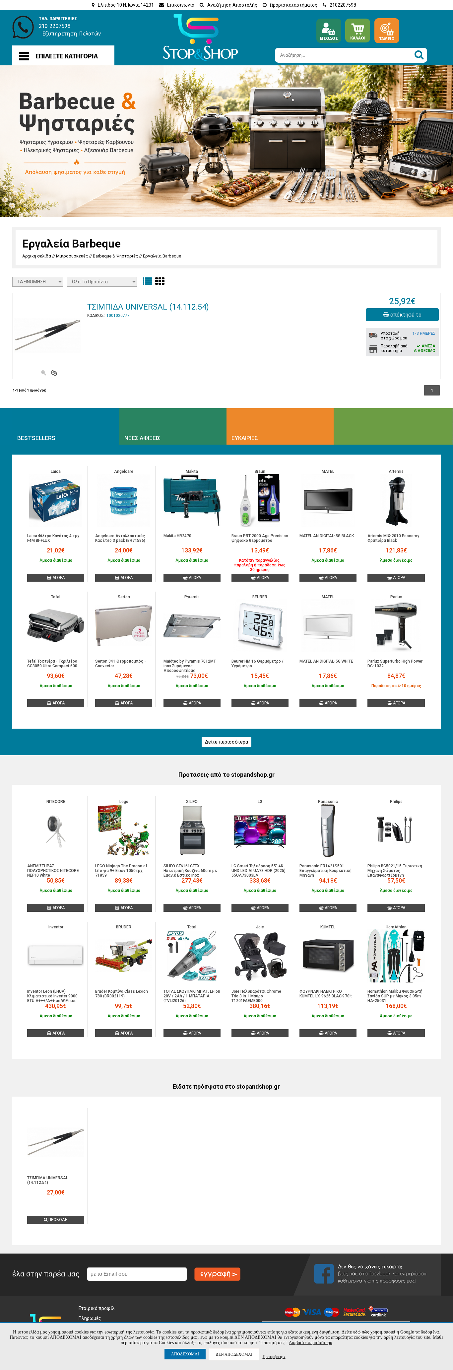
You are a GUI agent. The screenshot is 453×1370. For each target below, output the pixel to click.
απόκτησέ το (405, 315)
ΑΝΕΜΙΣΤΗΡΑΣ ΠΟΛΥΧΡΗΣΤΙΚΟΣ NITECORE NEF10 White (53, 871)
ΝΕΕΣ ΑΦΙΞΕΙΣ (142, 438)
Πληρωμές (90, 1318)
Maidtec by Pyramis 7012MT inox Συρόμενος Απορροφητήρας (189, 666)
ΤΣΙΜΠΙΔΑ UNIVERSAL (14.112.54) (148, 307)
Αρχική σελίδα (36, 255)
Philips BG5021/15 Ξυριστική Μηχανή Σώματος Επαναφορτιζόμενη (394, 871)
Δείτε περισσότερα (226, 742)
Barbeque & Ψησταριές (115, 255)
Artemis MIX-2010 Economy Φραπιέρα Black (393, 538)
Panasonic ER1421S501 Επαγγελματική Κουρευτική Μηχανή (325, 871)
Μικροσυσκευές (72, 255)
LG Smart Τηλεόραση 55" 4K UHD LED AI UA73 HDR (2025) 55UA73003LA (258, 871)
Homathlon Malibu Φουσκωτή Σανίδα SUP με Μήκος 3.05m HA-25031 (394, 996)
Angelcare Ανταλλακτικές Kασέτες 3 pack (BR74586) (120, 538)
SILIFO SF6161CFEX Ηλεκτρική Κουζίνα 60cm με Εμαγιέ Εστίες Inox (190, 871)
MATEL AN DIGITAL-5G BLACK (326, 536)
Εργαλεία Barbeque (162, 255)
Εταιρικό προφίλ (97, 1308)
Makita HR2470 (177, 536)
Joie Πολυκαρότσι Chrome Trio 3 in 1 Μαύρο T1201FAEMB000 (256, 996)
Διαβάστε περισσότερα (310, 1342)
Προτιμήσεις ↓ (274, 1356)
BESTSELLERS (36, 438)
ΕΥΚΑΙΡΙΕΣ (244, 438)
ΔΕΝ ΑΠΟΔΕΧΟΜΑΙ (234, 1354)
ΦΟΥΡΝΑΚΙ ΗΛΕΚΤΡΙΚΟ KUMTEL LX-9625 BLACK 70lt (325, 993)
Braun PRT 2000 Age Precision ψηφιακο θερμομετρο (259, 538)
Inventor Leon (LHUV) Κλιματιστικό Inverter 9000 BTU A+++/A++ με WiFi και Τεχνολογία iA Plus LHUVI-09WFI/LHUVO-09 (52, 1000)
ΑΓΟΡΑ (58, 577)
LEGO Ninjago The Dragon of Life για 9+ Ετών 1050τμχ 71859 (121, 871)
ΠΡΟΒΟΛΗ (57, 1219)
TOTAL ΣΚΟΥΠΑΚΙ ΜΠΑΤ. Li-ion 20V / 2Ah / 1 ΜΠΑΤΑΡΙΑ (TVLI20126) (191, 996)
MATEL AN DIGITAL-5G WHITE (326, 661)
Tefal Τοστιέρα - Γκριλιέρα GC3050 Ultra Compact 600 (52, 663)
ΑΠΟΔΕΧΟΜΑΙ (185, 1354)
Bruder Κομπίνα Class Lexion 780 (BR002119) (121, 993)
